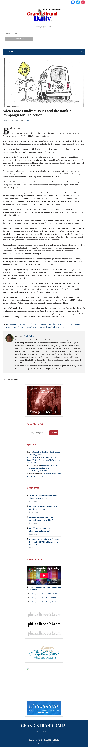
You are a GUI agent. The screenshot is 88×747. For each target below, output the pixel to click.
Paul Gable (27, 120)
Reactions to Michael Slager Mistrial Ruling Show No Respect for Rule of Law (44, 460)
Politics (51, 731)
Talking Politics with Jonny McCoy (43, 594)
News (35, 731)
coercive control (25, 324)
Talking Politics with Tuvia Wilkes (42, 598)
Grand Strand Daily (43, 725)
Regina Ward (41, 327)
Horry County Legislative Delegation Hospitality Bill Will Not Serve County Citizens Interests (44, 542)
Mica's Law (31, 327)
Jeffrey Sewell (32, 457)
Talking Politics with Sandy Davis (42, 602)
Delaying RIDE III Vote (41, 471)
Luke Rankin (21, 327)
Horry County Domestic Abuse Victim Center (50, 324)
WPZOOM (49, 743)
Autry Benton (12, 324)
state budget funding (55, 327)
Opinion (43, 731)
